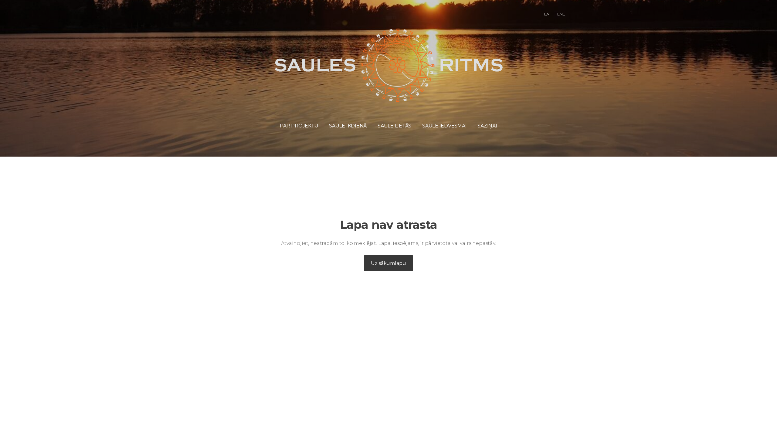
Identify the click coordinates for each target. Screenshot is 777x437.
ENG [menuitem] (561, 14)
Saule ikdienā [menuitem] (348, 126)
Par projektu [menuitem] (299, 126)
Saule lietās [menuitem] (394, 126)
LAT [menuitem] (547, 14)
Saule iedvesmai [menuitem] (444, 126)
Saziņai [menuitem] (487, 126)
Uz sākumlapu (388, 263)
